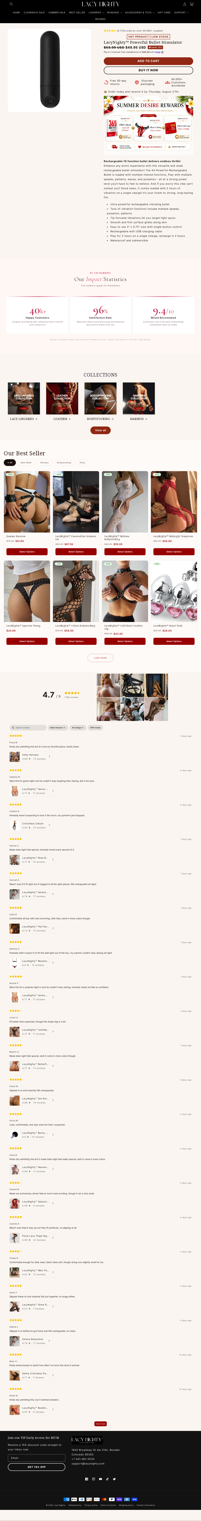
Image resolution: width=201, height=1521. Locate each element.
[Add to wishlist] (45, 475)
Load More (100, 658)
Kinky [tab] (82, 462)
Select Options (27, 551)
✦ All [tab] (9, 462)
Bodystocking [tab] (64, 462)
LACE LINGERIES (22, 419)
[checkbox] (95, 728)
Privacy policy (91, 1505)
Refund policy (75, 1505)
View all (100, 430)
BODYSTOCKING (98, 419)
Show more (101, 1424)
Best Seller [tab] (26, 462)
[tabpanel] (100, 1077)
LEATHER (60, 419)
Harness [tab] (44, 462)
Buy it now (148, 70)
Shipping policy (126, 1505)
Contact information (146, 1505)
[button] (11, 4)
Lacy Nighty (59, 1505)
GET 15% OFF (37, 1467)
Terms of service (108, 1505)
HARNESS (137, 419)
